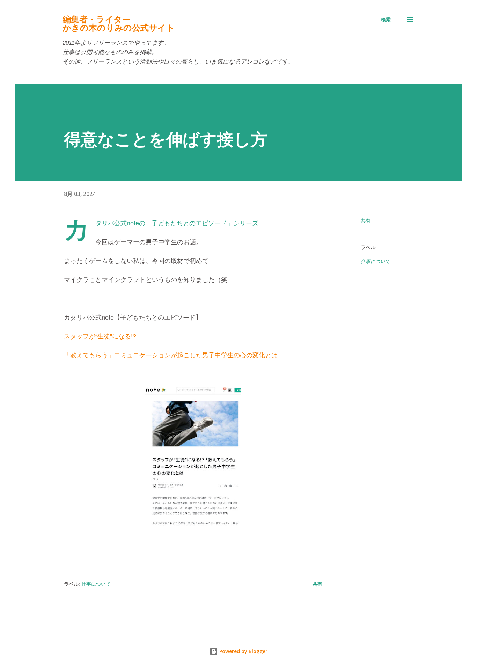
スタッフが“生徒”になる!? (101, 336)
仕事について (375, 261)
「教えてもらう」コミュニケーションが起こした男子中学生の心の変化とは (171, 355)
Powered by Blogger (242, 651)
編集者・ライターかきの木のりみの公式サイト (119, 23)
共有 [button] (365, 220)
